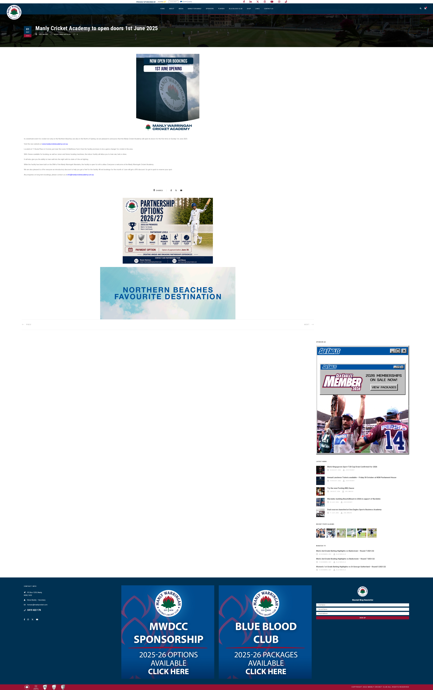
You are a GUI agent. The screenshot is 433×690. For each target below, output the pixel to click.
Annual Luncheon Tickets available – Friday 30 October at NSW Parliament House (361, 477)
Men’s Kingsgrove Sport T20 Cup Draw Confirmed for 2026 (352, 467)
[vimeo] (265, 1)
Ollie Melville (341, 554)
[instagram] (279, 1)
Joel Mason (43, 34)
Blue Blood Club (235, 8)
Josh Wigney (350, 470)
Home (162, 8)
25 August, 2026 (335, 470)
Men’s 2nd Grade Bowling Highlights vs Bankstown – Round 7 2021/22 (345, 559)
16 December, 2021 (325, 570)
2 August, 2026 (335, 491)
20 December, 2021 (325, 554)
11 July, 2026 (334, 513)
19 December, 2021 (325, 562)
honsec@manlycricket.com (37, 605)
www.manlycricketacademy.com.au (55, 144)
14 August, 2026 (335, 480)
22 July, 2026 (334, 502)
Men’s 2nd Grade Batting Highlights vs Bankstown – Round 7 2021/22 (345, 551)
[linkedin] (251, 1)
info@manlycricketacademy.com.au (80, 175)
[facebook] (244, 1)
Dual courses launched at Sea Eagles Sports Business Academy (354, 510)
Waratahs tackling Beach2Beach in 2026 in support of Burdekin (353, 499)
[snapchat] (286, 1)
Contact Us (268, 8)
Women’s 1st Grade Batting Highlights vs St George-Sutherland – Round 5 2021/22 (351, 567)
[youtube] (272, 1)
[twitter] (257, 1)
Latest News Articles (62, 34)
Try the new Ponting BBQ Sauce (340, 488)
